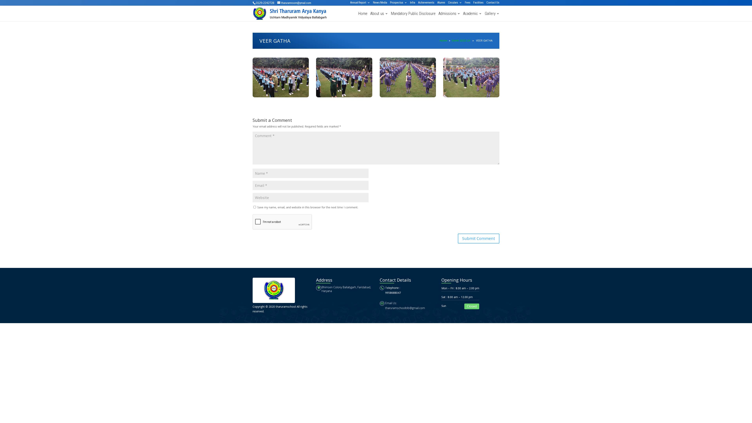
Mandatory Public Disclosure (413, 14)
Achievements (426, 2)
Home (362, 14)
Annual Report (358, 2)
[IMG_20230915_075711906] (471, 97)
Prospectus (396, 2)
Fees (467, 2)
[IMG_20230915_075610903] (344, 97)
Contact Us (492, 2)
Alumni (441, 2)
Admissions (447, 14)
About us (377, 14)
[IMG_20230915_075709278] (408, 97)
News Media (380, 2)
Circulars (453, 2)
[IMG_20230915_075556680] (281, 97)
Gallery (490, 14)
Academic (470, 14)
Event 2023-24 (461, 40)
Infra (412, 2)
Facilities (478, 2)
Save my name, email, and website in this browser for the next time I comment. (307, 207)
